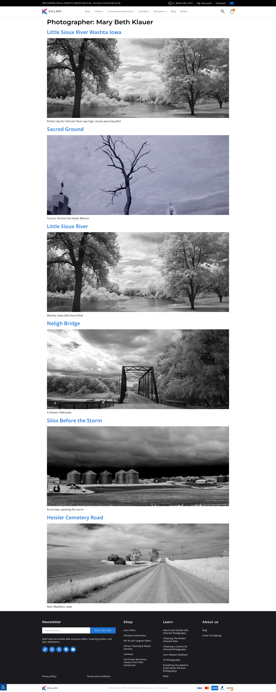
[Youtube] (73, 649)
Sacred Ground (65, 129)
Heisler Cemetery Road (75, 517)
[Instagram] (52, 649)
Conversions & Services (120, 11)
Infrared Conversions (135, 635)
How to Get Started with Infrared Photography (175, 632)
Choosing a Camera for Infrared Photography (175, 648)
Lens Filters (130, 630)
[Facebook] (66, 649)
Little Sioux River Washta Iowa (84, 32)
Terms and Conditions (99, 676)
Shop (87, 11)
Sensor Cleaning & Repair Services (137, 647)
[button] (3, 687)
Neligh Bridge (63, 323)
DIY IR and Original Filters (137, 640)
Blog (173, 11)
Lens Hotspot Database (175, 654)
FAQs (166, 676)
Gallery (184, 11)
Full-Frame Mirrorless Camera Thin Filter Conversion (135, 662)
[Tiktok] (45, 649)
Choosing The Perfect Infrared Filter (174, 640)
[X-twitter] (59, 649)
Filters (98, 11)
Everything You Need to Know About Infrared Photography (175, 668)
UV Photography (171, 659)
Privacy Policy (49, 676)
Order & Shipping (211, 635)
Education (159, 11)
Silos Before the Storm (74, 420)
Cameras (143, 11)
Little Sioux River (67, 226)
